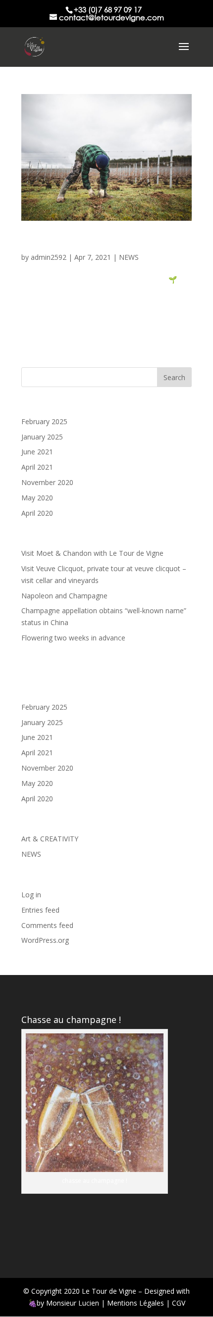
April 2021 (37, 467)
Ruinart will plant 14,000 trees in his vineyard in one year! (104, 243)
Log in (31, 894)
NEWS (129, 257)
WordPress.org (45, 940)
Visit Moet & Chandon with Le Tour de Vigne (92, 553)
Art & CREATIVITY (49, 838)
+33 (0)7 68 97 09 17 (108, 9)
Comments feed (47, 925)
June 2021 (37, 451)
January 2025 (42, 436)
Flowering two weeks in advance (73, 637)
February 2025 (44, 421)
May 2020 (37, 497)
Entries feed (40, 910)
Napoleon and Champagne (64, 595)
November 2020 (47, 482)
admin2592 (48, 257)
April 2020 (37, 513)
